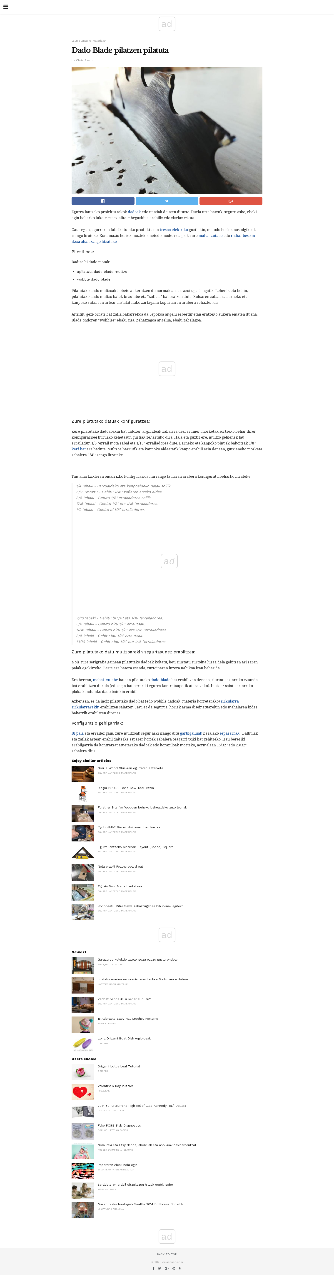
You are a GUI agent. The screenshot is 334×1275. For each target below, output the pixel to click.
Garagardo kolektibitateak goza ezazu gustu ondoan (138, 959)
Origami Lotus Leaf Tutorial (119, 1066)
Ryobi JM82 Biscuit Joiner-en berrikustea (129, 827)
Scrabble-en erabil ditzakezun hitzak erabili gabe (135, 1184)
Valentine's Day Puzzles (116, 1086)
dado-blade (160, 680)
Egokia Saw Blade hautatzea (120, 886)
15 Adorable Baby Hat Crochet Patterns (128, 1018)
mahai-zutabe (211, 235)
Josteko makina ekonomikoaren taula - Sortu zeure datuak (143, 979)
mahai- (99, 680)
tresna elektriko (174, 230)
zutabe (112, 680)
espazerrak (229, 733)
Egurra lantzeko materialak (89, 40)
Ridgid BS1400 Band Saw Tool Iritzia (126, 788)
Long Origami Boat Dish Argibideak (124, 1038)
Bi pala (78, 733)
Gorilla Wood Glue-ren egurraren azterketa (130, 768)
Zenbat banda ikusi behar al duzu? (124, 999)
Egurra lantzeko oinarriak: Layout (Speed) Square (135, 847)
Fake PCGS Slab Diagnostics (119, 1125)
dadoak (134, 212)
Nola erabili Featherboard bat (120, 866)
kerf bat (79, 449)
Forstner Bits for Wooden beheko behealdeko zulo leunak (142, 807)
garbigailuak (191, 733)
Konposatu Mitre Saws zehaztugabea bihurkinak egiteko (141, 906)
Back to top (167, 1254)
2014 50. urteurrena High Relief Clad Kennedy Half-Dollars (142, 1105)
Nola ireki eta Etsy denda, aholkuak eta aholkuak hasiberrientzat (147, 1145)
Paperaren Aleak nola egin (117, 1165)
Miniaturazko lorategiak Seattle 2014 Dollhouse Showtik (140, 1204)
